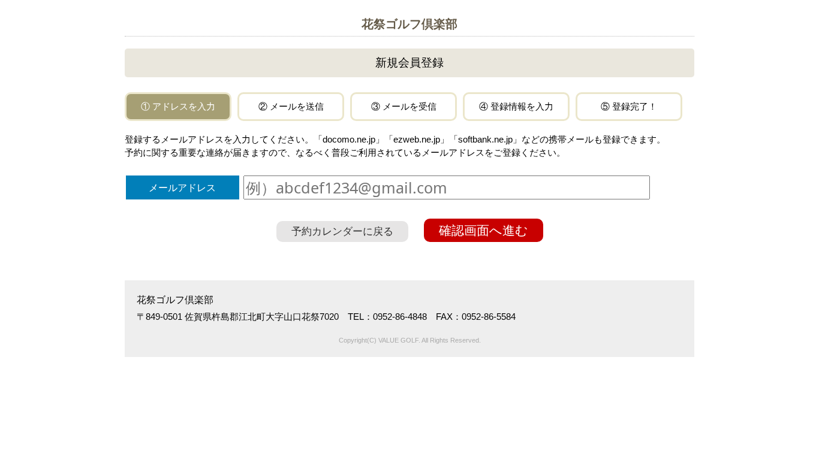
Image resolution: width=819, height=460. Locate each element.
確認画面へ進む (483, 230)
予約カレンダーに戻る (342, 231)
